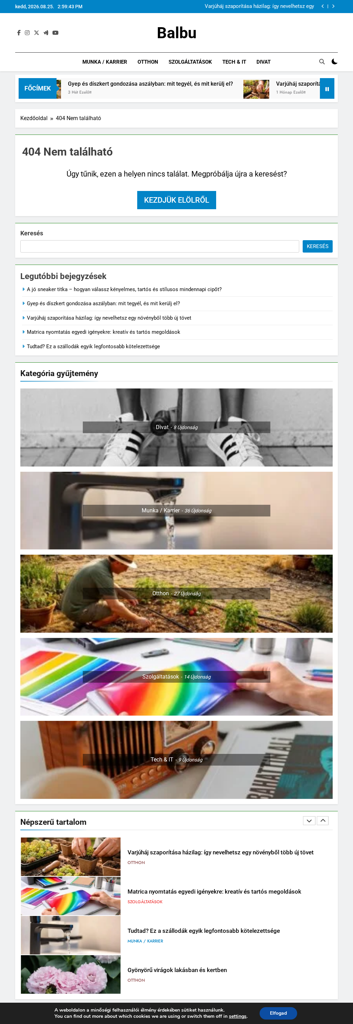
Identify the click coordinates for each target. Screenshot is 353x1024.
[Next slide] (333, 6)
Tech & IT (234, 62)
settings (237, 1016)
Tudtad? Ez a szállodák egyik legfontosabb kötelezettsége (93, 346)
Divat (263, 62)
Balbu (176, 33)
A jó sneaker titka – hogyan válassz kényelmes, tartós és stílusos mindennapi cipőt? (124, 289)
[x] (36, 33)
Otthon (148, 62)
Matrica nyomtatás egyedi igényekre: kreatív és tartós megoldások (103, 332)
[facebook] (19, 33)
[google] (45, 33)
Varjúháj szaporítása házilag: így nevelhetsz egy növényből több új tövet (259, 6)
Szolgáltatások (190, 62)
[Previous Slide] (322, 6)
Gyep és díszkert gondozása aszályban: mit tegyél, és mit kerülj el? (115, 84)
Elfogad (278, 1013)
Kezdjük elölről (176, 200)
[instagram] (27, 33)
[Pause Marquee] (327, 88)
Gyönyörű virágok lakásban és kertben (177, 970)
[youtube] (55, 33)
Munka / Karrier (104, 62)
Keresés (31, 233)
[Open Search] (322, 61)
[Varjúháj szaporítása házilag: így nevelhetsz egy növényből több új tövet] (221, 93)
